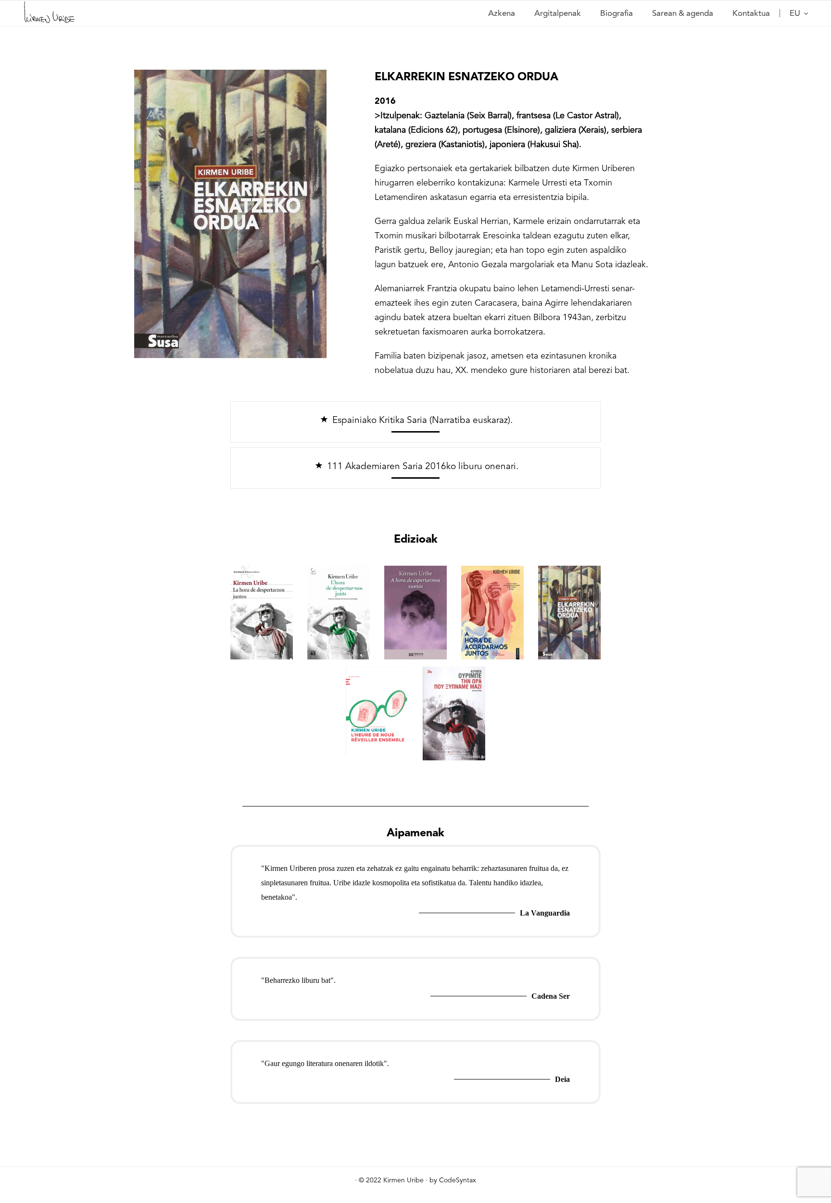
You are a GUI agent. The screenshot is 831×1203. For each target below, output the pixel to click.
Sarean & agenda (682, 13)
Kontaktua (751, 13)
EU (796, 13)
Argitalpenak (557, 13)
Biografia (616, 13)
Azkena (501, 13)
